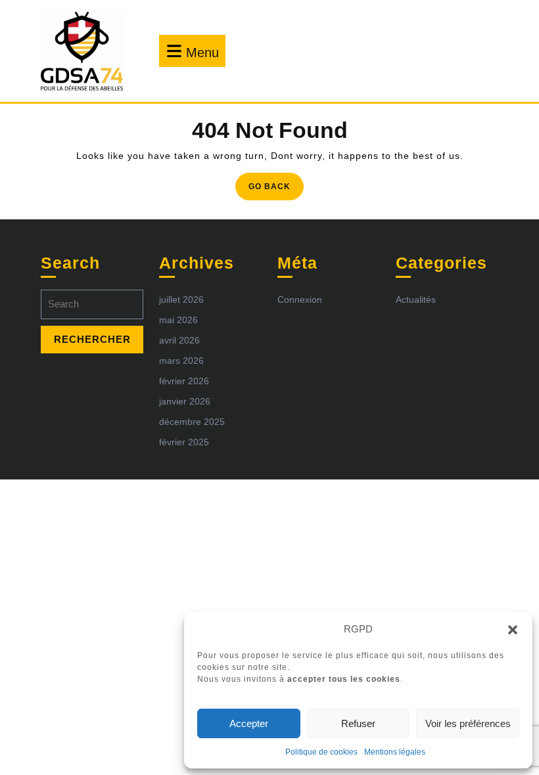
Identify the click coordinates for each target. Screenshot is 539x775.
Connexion (299, 299)
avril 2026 (179, 340)
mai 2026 (178, 320)
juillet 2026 (181, 299)
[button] (512, 629)
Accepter (248, 723)
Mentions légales (394, 752)
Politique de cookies (321, 752)
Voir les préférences (468, 723)
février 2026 (184, 381)
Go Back (276, 190)
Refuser (358, 723)
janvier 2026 (184, 401)
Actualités (416, 299)
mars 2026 (181, 360)
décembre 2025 (192, 421)
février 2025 (184, 442)
